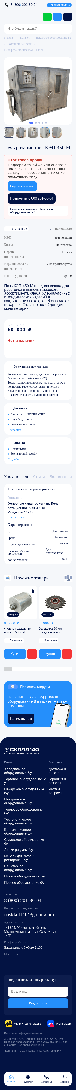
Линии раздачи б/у (18, 850)
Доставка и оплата (57, 771)
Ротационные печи (20, 43)
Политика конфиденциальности (23, 1033)
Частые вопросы (55, 791)
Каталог (25, 37)
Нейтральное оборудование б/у (18, 801)
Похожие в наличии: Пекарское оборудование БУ (31, 211)
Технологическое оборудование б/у (18, 821)
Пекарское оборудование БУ (54, 37)
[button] (31, 123)
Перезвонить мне (59, 5)
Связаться (46, 1081)
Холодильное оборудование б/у (18, 771)
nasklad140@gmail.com (29, 914)
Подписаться (38, 1003)
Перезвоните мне (22, 186)
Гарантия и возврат (57, 781)
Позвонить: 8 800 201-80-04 (31, 198)
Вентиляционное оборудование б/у (18, 831)
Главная (9, 37)
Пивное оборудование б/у (24, 876)
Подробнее (14, 430)
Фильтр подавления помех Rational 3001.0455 (18, 632)
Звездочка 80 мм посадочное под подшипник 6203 (50, 632)
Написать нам (21, 718)
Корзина (64, 1081)
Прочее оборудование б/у (24, 882)
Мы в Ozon (63, 1023)
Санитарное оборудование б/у (18, 868)
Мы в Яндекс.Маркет (28, 1023)
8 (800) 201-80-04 (22, 900)
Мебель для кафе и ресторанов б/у (19, 858)
